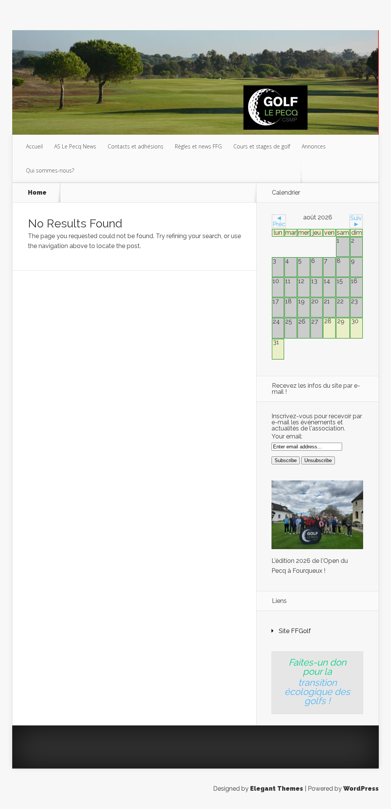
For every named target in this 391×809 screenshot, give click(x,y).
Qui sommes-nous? (50, 170)
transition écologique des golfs (317, 691)
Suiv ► (356, 221)
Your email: (286, 436)
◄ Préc (279, 221)
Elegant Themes (276, 788)
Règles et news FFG (198, 146)
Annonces (314, 146)
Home (37, 193)
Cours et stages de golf (261, 146)
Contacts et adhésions (135, 146)
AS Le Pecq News (75, 146)
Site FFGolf (295, 631)
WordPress (361, 788)
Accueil (34, 146)
